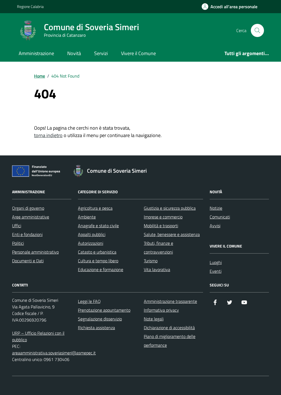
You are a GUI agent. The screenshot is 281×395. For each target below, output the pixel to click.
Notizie (216, 208)
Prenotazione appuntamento (104, 310)
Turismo (151, 260)
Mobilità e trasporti (161, 225)
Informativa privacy (161, 310)
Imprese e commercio (163, 217)
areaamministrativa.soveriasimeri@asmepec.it (54, 352)
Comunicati (220, 217)
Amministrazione (36, 53)
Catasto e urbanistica (97, 252)
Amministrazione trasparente (170, 301)
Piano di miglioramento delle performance (169, 340)
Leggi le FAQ (89, 301)
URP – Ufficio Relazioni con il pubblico (38, 336)
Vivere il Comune (138, 53)
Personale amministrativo (35, 252)
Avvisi (215, 225)
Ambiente (87, 217)
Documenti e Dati (28, 260)
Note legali (154, 319)
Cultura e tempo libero (98, 260)
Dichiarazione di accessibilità (169, 327)
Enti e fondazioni (27, 234)
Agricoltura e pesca (95, 208)
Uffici (16, 225)
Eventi (215, 271)
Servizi (101, 53)
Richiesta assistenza (96, 327)
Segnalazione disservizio (100, 319)
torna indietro (48, 135)
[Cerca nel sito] (257, 30)
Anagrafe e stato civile (98, 225)
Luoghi (216, 262)
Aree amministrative (30, 217)
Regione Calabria (30, 6)
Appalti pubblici (91, 234)
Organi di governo (28, 208)
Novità (74, 53)
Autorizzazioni (90, 243)
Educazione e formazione (100, 269)
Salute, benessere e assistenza (172, 234)
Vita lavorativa (157, 269)
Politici (18, 243)
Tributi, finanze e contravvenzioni (158, 247)
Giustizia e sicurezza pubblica (170, 208)
